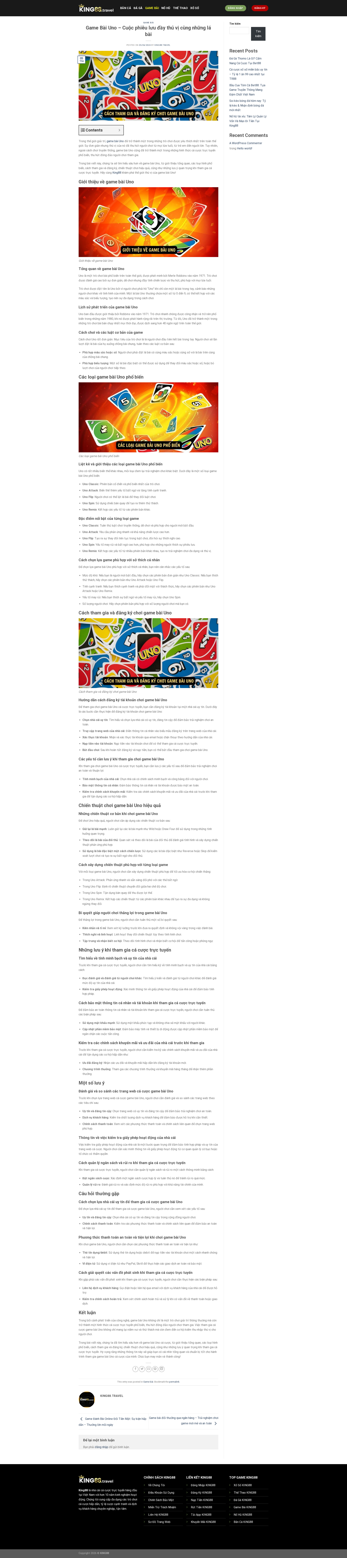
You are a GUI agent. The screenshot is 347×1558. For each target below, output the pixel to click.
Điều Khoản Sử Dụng (161, 1492)
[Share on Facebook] (135, 1369)
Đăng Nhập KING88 (203, 1485)
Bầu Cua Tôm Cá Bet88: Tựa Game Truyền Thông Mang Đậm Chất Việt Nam (247, 90)
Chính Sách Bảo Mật (161, 1500)
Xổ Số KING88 (243, 1485)
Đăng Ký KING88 (201, 1492)
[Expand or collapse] (119, 130)
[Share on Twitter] (142, 1369)
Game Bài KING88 (245, 1507)
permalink (174, 1381)
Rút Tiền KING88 (201, 1507)
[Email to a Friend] (149, 1369)
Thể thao (180, 8)
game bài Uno (115, 141)
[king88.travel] (97, 8)
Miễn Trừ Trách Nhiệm (162, 1507)
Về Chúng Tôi (156, 1485)
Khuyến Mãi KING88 (203, 1522)
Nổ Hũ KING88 (243, 1514)
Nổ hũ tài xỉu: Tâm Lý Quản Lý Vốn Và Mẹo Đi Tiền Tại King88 (248, 121)
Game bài (152, 8)
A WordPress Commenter (245, 143)
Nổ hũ (165, 8)
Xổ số (194, 8)
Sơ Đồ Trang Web (159, 1522)
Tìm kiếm (235, 23)
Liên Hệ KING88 (158, 1514)
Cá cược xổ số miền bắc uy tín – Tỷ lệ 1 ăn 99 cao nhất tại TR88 (248, 74)
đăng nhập (101, 1447)
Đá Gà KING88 (243, 1500)
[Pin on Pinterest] (155, 1369)
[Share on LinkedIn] (162, 1369)
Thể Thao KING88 (245, 1492)
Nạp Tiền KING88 (202, 1500)
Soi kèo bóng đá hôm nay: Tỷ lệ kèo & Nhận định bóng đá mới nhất (247, 105)
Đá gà (138, 8)
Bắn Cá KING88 (243, 1522)
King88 (116, 172)
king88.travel (162, 45)
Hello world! (244, 148)
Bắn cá (125, 8)
